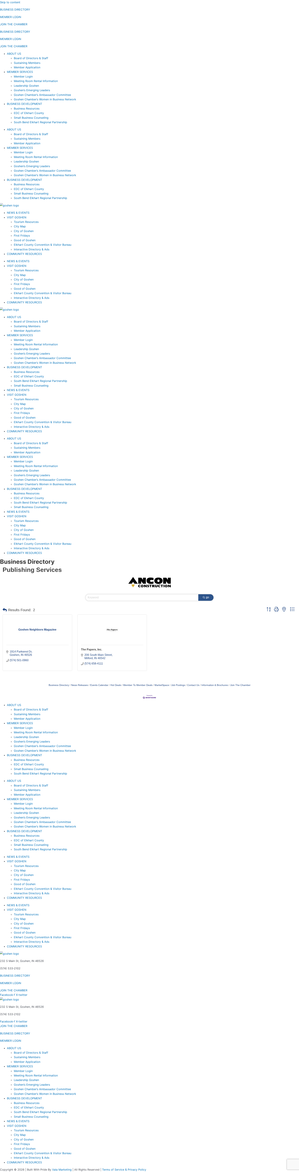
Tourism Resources (26, 222)
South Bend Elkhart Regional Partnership (40, 122)
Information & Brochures (214, 685)
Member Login (23, 76)
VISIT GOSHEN (16, 217)
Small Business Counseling (31, 117)
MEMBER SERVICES (20, 72)
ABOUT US (14, 53)
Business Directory (59, 685)
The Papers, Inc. (91, 649)
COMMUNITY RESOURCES (24, 254)
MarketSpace (162, 685)
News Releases (79, 685)
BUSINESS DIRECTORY (15, 9)
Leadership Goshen (26, 85)
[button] (5, 610)
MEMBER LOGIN (10, 17)
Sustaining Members (27, 63)
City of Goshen (24, 231)
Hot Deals (115, 685)
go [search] (207, 597)
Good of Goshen (24, 240)
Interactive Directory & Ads (31, 249)
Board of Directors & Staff (31, 58)
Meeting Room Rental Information (36, 81)
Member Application (27, 67)
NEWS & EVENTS (18, 212)
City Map (20, 226)
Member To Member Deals (137, 685)
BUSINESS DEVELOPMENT (24, 104)
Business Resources (26, 108)
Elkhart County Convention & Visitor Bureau (42, 244)
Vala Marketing (62, 1169)
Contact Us (193, 685)
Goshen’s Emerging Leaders (32, 90)
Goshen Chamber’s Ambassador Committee (42, 95)
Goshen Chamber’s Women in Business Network (45, 99)
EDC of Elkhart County (29, 113)
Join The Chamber (240, 685)
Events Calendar (99, 685)
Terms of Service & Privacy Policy (124, 1169)
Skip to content (10, 2)
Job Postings (178, 685)
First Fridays (22, 235)
